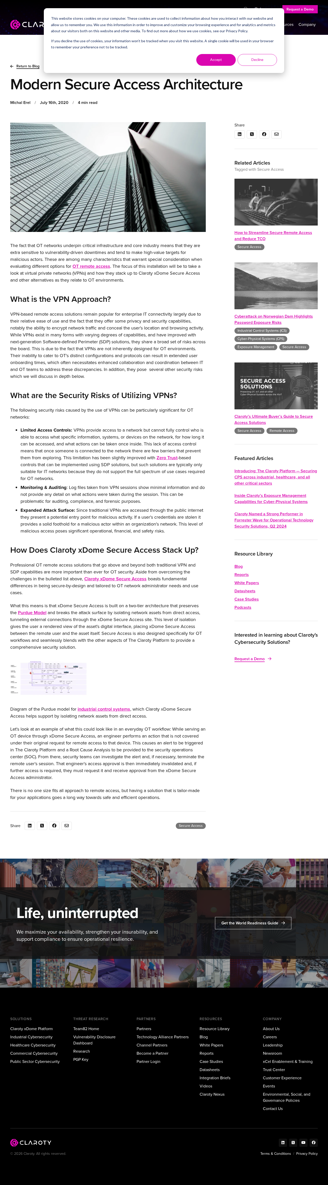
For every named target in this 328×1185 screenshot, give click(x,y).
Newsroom (272, 1053)
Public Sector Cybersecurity (35, 1061)
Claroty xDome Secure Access (115, 578)
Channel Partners (152, 1045)
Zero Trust (167, 457)
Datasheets (244, 591)
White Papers (246, 583)
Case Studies (246, 599)
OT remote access (91, 266)
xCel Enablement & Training (288, 1061)
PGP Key (80, 1059)
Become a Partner (152, 1053)
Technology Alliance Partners (163, 1037)
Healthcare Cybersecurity (33, 1045)
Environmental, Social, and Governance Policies (286, 1097)
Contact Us (273, 1109)
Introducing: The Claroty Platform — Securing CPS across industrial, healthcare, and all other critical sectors (275, 477)
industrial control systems (104, 709)
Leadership (273, 1045)
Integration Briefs (215, 1078)
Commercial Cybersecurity (34, 1053)
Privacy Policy (236, 31)
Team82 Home (86, 1029)
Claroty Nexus (212, 1094)
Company (307, 24)
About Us (271, 1029)
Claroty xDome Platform (31, 1029)
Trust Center (274, 1070)
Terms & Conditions (275, 1153)
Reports (241, 575)
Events (269, 1086)
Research (81, 1051)
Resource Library (215, 1029)
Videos (206, 1086)
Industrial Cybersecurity (31, 1037)
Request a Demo (300, 9)
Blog (238, 566)
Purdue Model (32, 612)
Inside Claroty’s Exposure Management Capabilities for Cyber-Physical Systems (271, 499)
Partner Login (148, 1061)
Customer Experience (282, 1078)
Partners (144, 1029)
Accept (216, 59)
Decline (257, 59)
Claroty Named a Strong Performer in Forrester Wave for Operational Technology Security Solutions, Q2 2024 (273, 520)
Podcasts (242, 607)
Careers (270, 1037)
